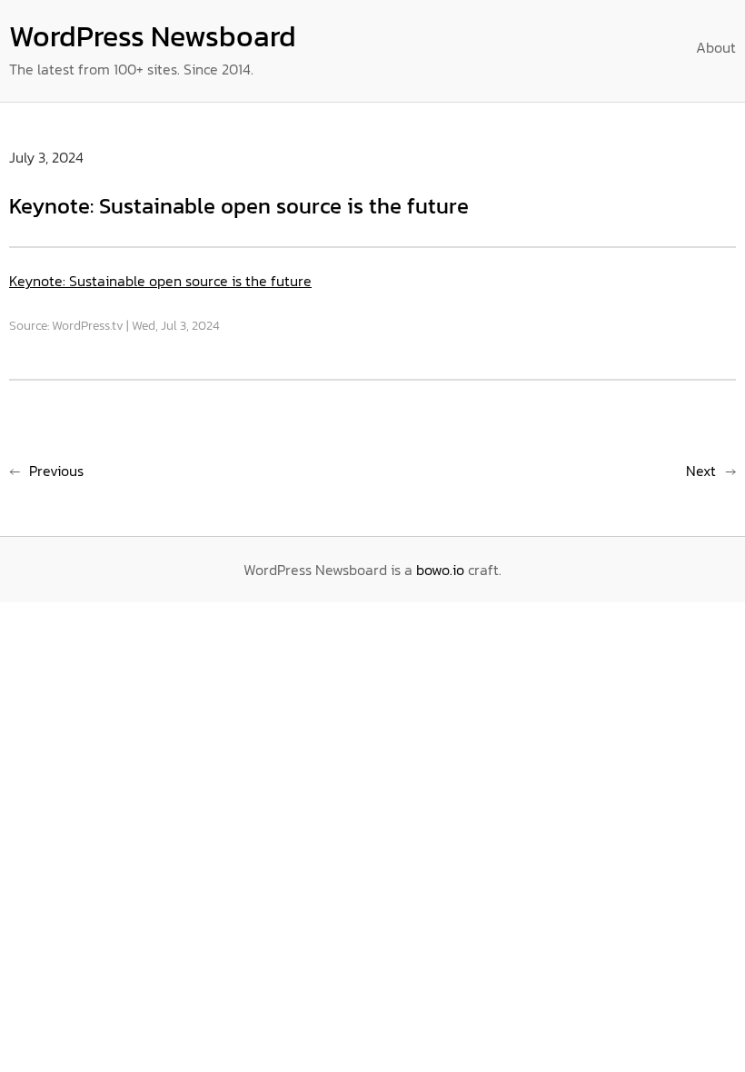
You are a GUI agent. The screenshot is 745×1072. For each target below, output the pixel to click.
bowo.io (440, 570)
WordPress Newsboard (152, 36)
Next (701, 470)
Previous (56, 470)
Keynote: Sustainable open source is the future (160, 281)
